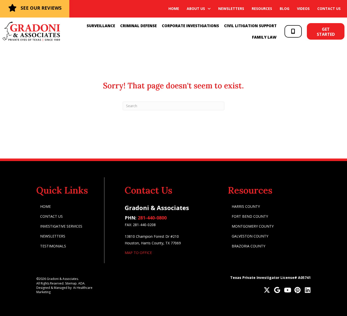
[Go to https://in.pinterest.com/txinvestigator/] (297, 290)
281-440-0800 (152, 218)
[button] (293, 31)
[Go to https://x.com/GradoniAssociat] (267, 290)
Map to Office (138, 252)
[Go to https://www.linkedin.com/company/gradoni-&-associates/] (307, 290)
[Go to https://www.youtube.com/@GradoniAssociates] (287, 290)
